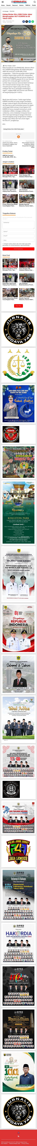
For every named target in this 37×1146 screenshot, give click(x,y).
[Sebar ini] (23, 21)
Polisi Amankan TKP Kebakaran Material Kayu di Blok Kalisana (26, 176)
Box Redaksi (4, 1143)
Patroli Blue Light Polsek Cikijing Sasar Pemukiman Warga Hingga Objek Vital (10, 190)
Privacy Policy (25, 1143)
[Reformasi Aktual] (19, 2)
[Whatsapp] (32, 21)
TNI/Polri (4, 22)
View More (18, 306)
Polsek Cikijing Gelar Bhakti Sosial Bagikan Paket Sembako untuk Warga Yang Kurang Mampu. (10, 205)
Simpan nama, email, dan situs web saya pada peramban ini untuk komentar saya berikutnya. (17, 244)
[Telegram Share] (29, 21)
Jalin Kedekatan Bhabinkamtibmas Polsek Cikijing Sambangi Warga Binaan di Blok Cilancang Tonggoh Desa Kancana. (26, 190)
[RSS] (18, 136)
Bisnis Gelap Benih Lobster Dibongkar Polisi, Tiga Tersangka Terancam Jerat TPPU (10, 176)
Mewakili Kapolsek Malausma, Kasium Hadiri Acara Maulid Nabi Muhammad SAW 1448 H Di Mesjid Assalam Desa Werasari (26, 205)
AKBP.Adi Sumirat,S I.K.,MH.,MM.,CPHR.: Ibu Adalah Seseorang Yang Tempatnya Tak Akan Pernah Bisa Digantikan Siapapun (10, 156)
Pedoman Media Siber (14, 1143)
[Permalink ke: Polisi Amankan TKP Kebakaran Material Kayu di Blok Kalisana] (27, 169)
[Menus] (2, 2)
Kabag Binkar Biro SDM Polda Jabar (13, 129)
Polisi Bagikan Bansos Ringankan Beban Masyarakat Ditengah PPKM (28, 144)
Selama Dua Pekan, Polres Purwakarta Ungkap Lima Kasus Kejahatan (10, 143)
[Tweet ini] (26, 21)
